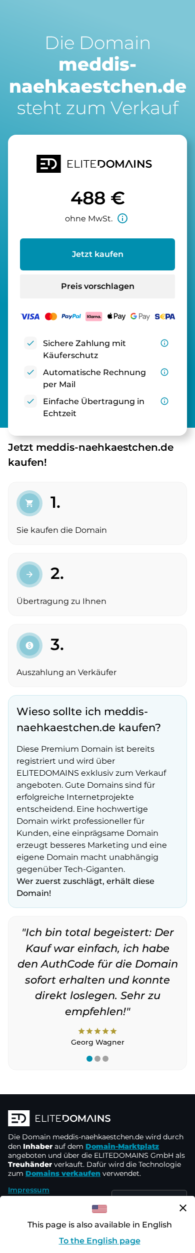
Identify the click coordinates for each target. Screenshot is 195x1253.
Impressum (29, 1189)
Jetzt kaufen (98, 254)
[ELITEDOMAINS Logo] (97, 1119)
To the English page (99, 1240)
